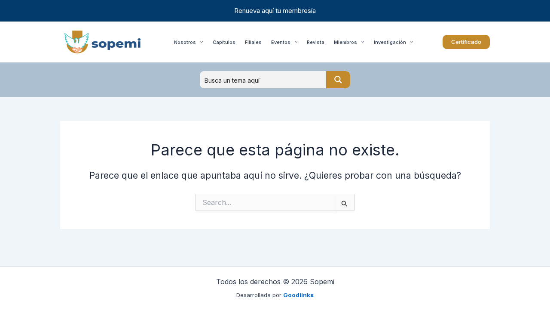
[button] (466, 42)
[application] (199, 41)
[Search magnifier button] (338, 79)
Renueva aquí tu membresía (275, 10)
